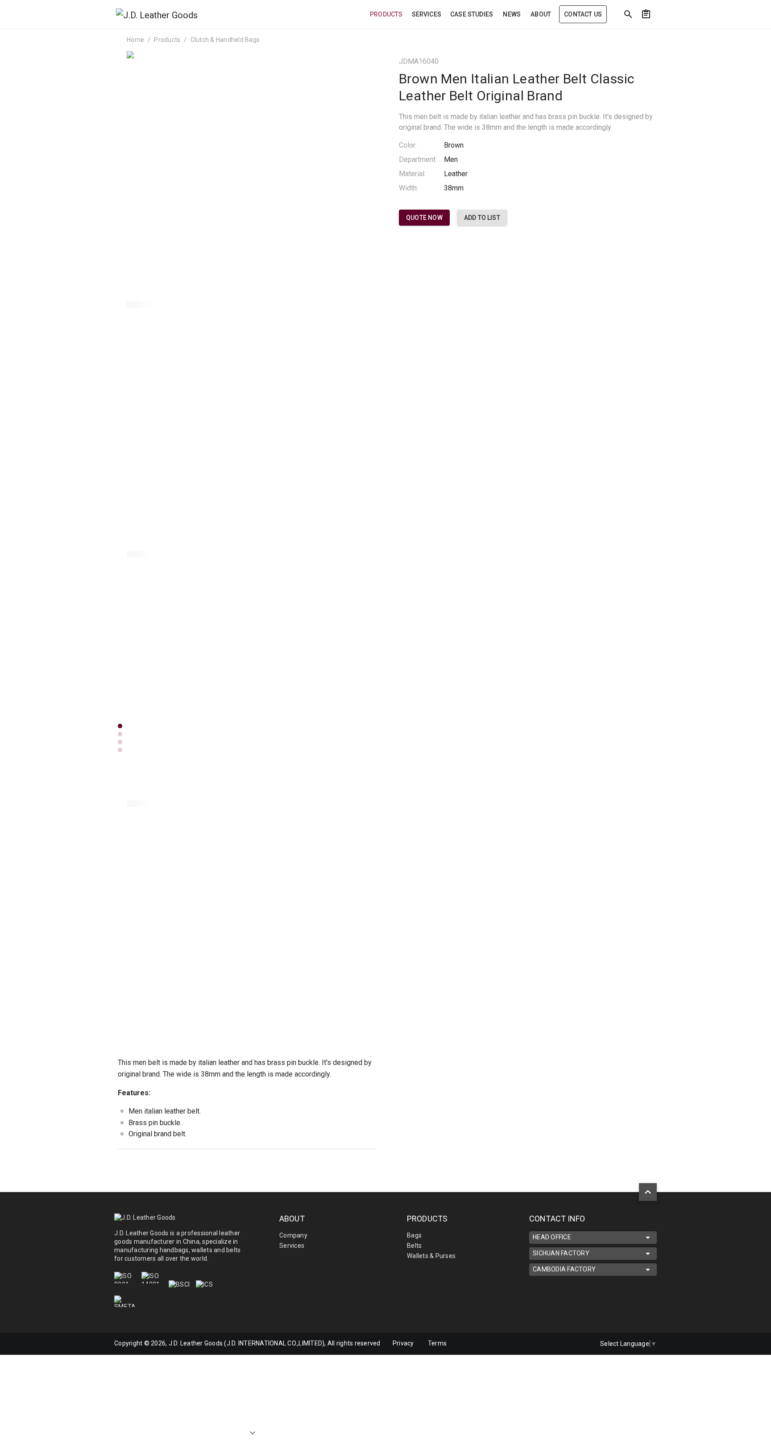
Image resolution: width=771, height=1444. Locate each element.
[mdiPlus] (729, 33)
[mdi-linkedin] (542, 1343)
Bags (414, 1235)
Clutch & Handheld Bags (225, 39)
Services (291, 1245)
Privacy (403, 1343)
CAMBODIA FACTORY (564, 1269)
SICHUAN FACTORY (561, 1253)
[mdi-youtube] (579, 1343)
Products (167, 39)
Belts (414, 1245)
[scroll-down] (252, 1429)
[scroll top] (648, 1192)
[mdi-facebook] (561, 1343)
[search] (628, 14)
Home (135, 39)
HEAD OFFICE (552, 1237)
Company (293, 1235)
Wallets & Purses (431, 1255)
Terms (437, 1343)
